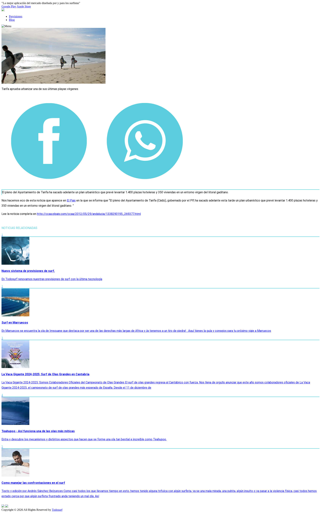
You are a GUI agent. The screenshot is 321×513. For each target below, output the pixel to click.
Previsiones (15, 16)
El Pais (71, 200)
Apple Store (24, 6)
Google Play (8, 6)
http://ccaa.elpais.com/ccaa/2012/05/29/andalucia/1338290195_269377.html (89, 214)
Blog (12, 19)
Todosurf (57, 509)
